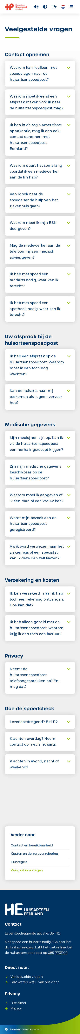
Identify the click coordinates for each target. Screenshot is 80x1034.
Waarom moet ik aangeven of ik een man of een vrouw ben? (36, 498)
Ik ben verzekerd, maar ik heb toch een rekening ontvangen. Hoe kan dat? (37, 599)
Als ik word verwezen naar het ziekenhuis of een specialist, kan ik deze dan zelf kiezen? (37, 552)
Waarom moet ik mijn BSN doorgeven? (33, 226)
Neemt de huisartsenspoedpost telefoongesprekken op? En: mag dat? (34, 678)
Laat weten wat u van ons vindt (34, 982)
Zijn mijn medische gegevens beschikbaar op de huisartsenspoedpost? (35, 472)
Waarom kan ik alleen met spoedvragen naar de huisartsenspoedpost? (33, 73)
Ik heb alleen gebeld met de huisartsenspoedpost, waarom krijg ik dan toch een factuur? (36, 628)
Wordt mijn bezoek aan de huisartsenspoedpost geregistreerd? (33, 524)
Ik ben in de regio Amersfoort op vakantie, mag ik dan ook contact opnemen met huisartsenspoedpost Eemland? (36, 137)
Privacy (16, 1008)
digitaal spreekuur (19, 947)
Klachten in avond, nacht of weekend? (34, 764)
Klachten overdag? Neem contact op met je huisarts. (33, 742)
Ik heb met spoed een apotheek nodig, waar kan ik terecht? (35, 309)
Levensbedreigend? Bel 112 (34, 722)
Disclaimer (18, 1003)
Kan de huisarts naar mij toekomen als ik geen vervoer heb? (36, 397)
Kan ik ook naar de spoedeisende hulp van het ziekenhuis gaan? (34, 200)
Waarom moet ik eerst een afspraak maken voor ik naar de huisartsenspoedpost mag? (36, 102)
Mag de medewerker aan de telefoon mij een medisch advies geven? (35, 251)
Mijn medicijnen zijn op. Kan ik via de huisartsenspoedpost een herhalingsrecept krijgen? (36, 444)
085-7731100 (58, 953)
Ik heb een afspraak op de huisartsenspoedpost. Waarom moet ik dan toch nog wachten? (37, 365)
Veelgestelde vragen (26, 977)
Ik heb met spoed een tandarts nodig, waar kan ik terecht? (34, 280)
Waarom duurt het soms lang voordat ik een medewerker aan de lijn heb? (36, 171)
